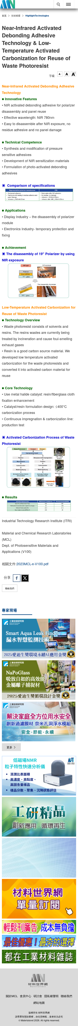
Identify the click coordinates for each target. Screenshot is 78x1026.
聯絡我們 (9, 588)
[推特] (25, 578)
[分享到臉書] (17, 578)
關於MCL (12, 996)
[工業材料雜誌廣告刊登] (39, 942)
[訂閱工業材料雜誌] (39, 956)
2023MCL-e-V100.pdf (32, 563)
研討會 (38, 996)
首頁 (4, 15)
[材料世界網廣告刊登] (39, 927)
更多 (9, 747)
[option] (39, 776)
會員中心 (25, 996)
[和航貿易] (39, 776)
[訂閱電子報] (39, 858)
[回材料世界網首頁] (7, 4)
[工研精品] (39, 817)
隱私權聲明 (51, 996)
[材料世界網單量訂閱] (39, 899)
